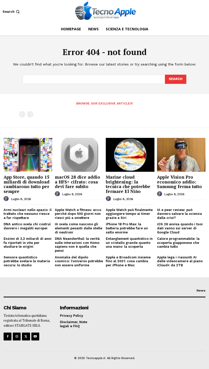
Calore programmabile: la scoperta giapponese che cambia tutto (178, 242)
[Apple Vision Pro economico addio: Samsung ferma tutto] (181, 155)
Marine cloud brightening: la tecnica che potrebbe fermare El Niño (128, 184)
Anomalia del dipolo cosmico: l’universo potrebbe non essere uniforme (79, 261)
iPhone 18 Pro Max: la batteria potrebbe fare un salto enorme (127, 228)
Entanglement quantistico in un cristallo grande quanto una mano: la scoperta (129, 242)
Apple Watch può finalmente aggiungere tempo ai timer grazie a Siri (129, 214)
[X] (26, 336)
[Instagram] (17, 336)
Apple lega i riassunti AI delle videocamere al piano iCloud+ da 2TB (180, 261)
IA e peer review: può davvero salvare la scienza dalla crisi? (179, 214)
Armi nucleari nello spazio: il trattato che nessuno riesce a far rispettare (27, 214)
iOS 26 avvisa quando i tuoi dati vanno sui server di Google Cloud (180, 228)
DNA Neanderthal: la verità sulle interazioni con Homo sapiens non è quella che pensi (77, 245)
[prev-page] (22, 114)
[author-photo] (7, 199)
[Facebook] (7, 336)
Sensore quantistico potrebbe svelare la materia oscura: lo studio (27, 261)
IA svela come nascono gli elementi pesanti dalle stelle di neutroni (78, 228)
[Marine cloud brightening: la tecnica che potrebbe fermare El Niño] (130, 155)
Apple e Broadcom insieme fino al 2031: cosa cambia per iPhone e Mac (128, 261)
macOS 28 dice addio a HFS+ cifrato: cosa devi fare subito (77, 181)
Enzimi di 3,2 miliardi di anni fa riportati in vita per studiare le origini (27, 242)
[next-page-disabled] (30, 114)
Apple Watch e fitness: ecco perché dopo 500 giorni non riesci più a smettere (78, 214)
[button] (12, 12)
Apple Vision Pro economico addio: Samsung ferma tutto (179, 181)
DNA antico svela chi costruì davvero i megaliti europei (27, 226)
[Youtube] (35, 336)
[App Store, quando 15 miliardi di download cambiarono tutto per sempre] (28, 155)
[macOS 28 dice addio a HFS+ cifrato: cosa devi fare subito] (79, 155)
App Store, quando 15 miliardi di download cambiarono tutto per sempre (26, 184)
